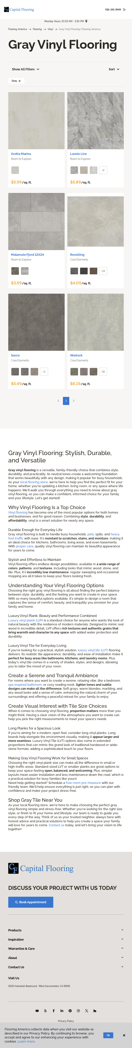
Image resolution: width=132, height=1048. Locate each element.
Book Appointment (32, 902)
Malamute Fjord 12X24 (27, 254)
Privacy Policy (66, 1021)
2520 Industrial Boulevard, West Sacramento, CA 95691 (39, 986)
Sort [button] (112, 69)
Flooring (37, 29)
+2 (103, 170)
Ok (108, 1035)
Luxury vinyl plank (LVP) (25, 620)
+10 (103, 371)
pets (90, 534)
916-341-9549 (113, 9)
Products (14, 930)
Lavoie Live (78, 154)
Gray (14, 80)
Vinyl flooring (18, 512)
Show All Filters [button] (23, 69)
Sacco (15, 355)
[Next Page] (73, 401)
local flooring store (34, 482)
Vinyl (50, 29)
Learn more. (27, 1041)
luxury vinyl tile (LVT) (93, 650)
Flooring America (17, 29)
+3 (44, 371)
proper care (24, 546)
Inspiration (16, 939)
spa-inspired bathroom (25, 684)
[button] (19, 80)
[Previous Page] (58, 401)
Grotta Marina (21, 154)
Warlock (76, 355)
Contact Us (16, 967)
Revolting (77, 254)
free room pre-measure (83, 783)
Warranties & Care (21, 948)
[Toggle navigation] (124, 9)
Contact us (56, 825)
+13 (103, 271)
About (12, 958)
